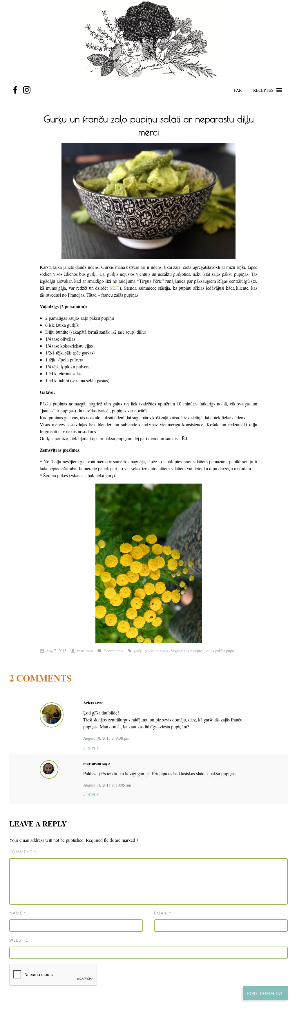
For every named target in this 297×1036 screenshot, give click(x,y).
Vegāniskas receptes (187, 650)
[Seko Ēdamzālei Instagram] (26, 90)
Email (162, 913)
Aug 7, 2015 (56, 650)
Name (17, 913)
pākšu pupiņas (156, 650)
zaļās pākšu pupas (221, 650)
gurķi (138, 650)
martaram (85, 650)
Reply (91, 748)
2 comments (113, 650)
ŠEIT (114, 288)
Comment (23, 852)
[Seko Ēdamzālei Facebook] (15, 90)
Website (18, 940)
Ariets (88, 703)
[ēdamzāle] (148, 41)
